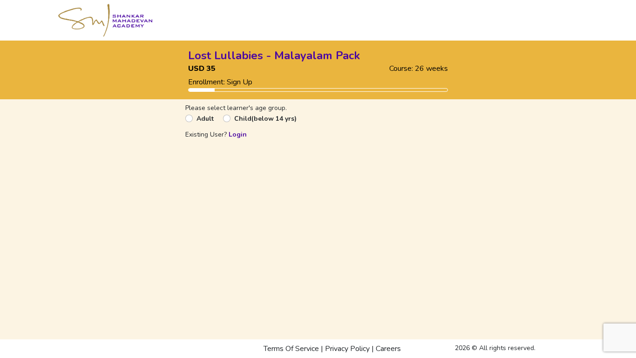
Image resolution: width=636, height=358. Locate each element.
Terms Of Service (291, 349)
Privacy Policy (347, 349)
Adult (205, 118)
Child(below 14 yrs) (265, 118)
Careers (388, 349)
